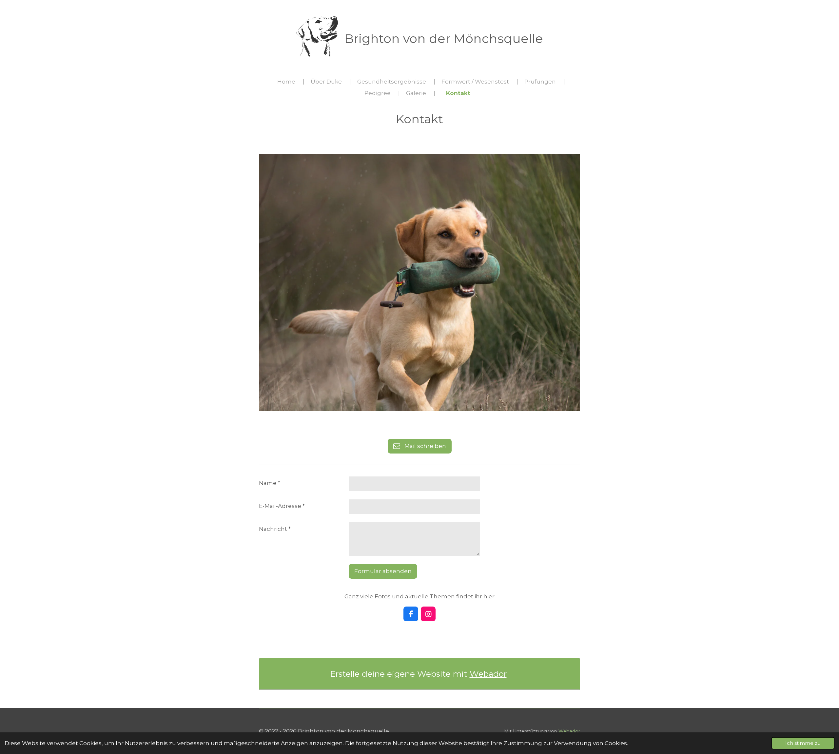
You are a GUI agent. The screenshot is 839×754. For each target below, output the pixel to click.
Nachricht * (275, 529)
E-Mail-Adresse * (282, 506)
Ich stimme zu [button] (803, 743)
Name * (269, 483)
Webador (488, 674)
